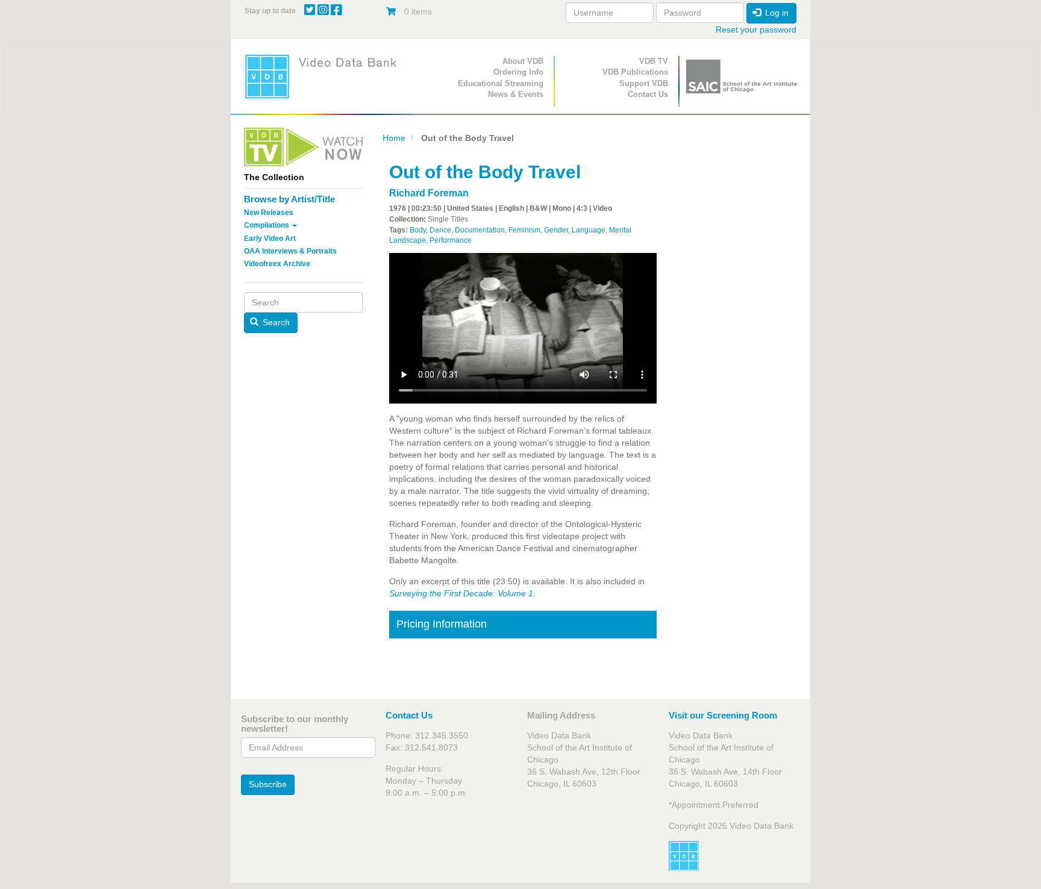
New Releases (268, 212)
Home (394, 138)
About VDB (522, 61)
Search (275, 322)
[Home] (324, 76)
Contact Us (648, 94)
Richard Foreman (429, 193)
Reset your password (756, 29)
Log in (776, 12)
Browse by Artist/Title (289, 199)
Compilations (267, 225)
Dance (440, 230)
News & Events (515, 94)
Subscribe (268, 784)
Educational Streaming (500, 83)
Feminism (524, 230)
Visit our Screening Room (723, 715)
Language (588, 230)
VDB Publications (635, 71)
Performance (451, 240)
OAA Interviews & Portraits (290, 251)
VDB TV (653, 61)
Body (418, 230)
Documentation (480, 230)
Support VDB (643, 83)
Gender (556, 230)
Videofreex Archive (277, 264)
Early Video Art (270, 238)
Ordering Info (518, 71)
